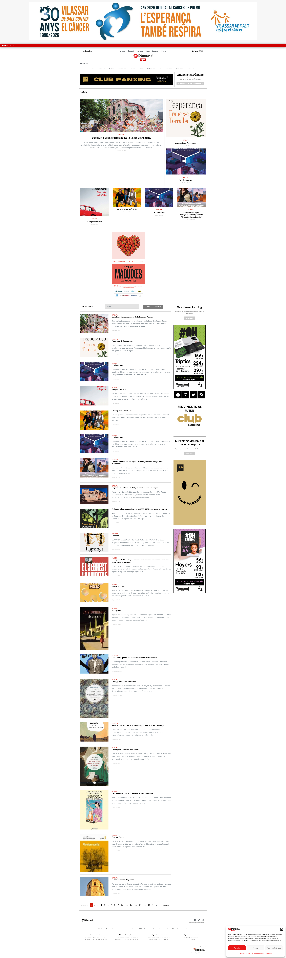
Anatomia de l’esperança (185, 143)
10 (122, 905)
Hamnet (115, 535)
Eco (160, 69)
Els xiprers (116, 610)
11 (126, 905)
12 (131, 905)
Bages (148, 51)
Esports (132, 69)
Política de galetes (245, 953)
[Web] (128, 264)
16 (149, 905)
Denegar (255, 948)
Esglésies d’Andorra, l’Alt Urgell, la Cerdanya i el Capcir (135, 488)
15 (144, 905)
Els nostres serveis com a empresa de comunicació (115, 929)
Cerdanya (122, 51)
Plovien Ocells (118, 837)
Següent (166, 905)
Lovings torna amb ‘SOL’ (127, 209)
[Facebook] (178, 394)
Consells (189, 69)
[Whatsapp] (201, 394)
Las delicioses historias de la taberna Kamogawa (132, 793)
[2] (189, 492)
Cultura (141, 69)
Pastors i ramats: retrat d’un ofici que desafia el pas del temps (138, 725)
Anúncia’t (100, 929)
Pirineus (163, 51)
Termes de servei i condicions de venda (161, 929)
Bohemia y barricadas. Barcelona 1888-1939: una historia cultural (139, 509)
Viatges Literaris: (94, 221)
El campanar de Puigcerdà (123, 880)
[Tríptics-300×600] (189, 356)
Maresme (140, 51)
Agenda (100, 69)
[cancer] (143, 21)
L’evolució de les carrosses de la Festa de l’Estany (121, 137)
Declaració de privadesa (257, 953)
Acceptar (237, 948)
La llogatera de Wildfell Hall (124, 681)
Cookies (186, 929)
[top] (126, 79)
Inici (93, 69)
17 (153, 905)
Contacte (131, 929)
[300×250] (189, 416)
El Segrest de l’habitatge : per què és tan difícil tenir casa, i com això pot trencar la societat (141, 561)
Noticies (111, 69)
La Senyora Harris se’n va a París (125, 749)
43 (159, 905)
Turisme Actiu (122, 69)
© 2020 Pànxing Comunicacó (143, 929)
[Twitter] (193, 394)
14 (140, 905)
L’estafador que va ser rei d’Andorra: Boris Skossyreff (134, 657)
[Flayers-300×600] (189, 560)
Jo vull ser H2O (118, 586)
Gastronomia (151, 69)
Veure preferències (274, 948)
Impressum (268, 953)
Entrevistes (168, 69)
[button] (281, 929)
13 (136, 905)
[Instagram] (185, 394)
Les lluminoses (186, 180)
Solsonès (155, 51)
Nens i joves (179, 69)
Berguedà (131, 51)
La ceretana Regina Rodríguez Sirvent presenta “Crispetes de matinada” (191, 214)
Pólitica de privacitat (176, 929)
